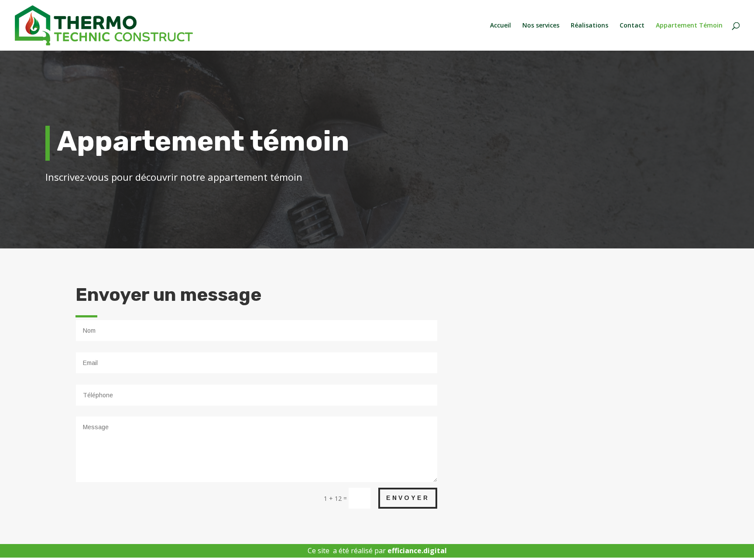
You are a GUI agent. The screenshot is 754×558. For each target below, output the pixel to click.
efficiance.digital (417, 550)
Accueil (500, 25)
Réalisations (589, 25)
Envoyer (407, 497)
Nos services (540, 25)
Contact (632, 25)
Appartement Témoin (689, 25)
